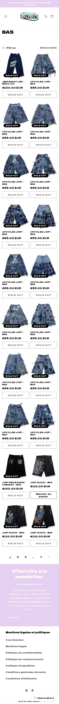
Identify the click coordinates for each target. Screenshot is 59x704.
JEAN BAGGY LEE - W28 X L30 (13, 82)
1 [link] (10, 556)
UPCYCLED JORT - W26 (41, 133)
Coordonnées (15, 639)
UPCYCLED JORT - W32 (41, 233)
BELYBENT (34, 701)
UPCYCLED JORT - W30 (41, 82)
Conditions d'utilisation (21, 678)
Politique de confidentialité (24, 652)
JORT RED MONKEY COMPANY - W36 (13, 483)
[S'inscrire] (50, 617)
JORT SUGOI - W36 (13, 532)
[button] (6, 16)
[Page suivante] (49, 557)
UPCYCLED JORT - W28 (13, 133)
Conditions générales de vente (26, 672)
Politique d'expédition (20, 665)
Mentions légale (16, 646)
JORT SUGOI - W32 (41, 482)
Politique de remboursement (25, 659)
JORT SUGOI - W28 (41, 532)
